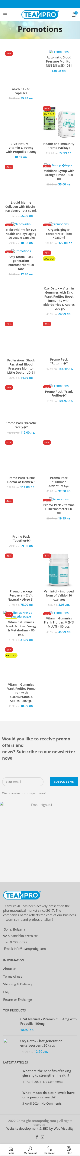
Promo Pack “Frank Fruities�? (59, 394)
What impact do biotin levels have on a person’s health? (48, 1094)
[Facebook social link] (37, 1137)
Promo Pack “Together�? (21, 539)
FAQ (6, 992)
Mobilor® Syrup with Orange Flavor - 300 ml (59, 175)
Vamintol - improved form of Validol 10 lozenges (59, 595)
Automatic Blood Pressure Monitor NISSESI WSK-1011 (59, 61)
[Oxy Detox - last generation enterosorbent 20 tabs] (10, 1046)
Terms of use (12, 976)
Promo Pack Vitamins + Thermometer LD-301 (58, 509)
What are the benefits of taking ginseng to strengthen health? (46, 1073)
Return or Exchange (17, 999)
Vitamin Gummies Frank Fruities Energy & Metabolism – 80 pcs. (21, 628)
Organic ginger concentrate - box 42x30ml (59, 234)
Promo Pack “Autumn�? (59, 361)
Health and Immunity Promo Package (58, 146)
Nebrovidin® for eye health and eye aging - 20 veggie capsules (21, 234)
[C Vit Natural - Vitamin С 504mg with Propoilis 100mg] (10, 1024)
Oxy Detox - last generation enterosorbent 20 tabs (21, 263)
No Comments (53, 1082)
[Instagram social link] (42, 1137)
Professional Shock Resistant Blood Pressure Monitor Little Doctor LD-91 (21, 366)
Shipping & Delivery (17, 984)
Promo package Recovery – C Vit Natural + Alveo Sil (21, 595)
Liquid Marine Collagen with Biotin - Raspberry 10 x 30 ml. (21, 207)
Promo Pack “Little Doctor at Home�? (21, 480)
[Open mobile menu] (5, 14)
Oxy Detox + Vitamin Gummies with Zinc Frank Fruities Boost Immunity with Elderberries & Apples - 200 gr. (59, 298)
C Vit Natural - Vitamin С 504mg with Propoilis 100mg (21, 148)
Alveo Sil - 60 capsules (21, 91)
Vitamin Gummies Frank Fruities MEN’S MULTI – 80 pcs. (59, 622)
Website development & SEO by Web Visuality (40, 1128)
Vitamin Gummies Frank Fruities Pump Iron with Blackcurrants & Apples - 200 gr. (21, 693)
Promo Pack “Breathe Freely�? (21, 425)
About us (9, 969)
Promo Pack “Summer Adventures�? (58, 482)
